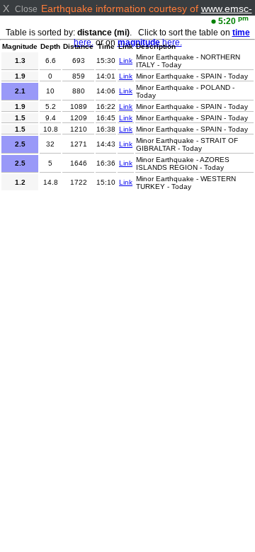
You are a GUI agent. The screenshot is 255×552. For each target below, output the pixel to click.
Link (125, 60)
